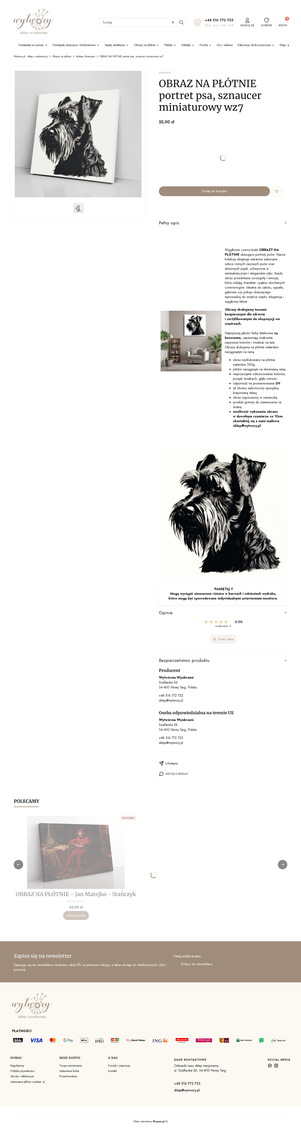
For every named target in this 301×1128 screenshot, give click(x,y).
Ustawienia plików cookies (26, 1082)
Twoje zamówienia (70, 1066)
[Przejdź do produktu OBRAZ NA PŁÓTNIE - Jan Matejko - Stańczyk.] (76, 852)
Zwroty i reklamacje (22, 1076)
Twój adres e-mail (187, 956)
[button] (181, 22)
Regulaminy (17, 1066)
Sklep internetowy (149, 1121)
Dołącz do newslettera (196, 964)
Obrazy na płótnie (61, 56)
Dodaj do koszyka (214, 191)
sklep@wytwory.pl (171, 700)
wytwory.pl (165, 72)
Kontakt (112, 1071)
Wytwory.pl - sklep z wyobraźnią (31, 56)
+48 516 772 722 (219, 20)
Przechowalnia (68, 1076)
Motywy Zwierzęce (85, 56)
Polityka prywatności (22, 1071)
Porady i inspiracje (119, 1066)
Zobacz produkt (76, 915)
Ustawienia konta (69, 1071)
